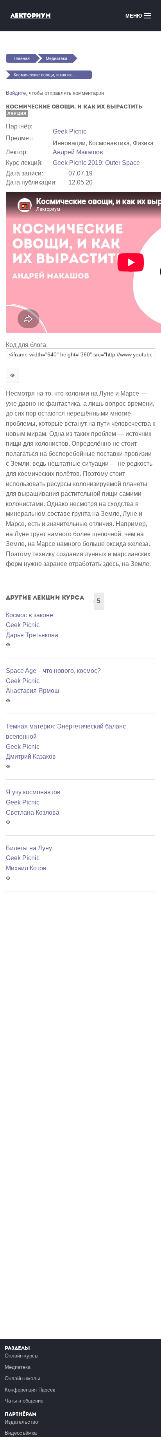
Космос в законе (29, 615)
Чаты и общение (24, 1401)
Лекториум (31, 15)
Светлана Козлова (32, 812)
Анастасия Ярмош (32, 690)
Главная (22, 58)
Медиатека (56, 58)
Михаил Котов (26, 868)
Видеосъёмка (21, 1433)
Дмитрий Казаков (31, 756)
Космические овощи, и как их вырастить (53, 74)
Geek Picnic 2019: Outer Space (96, 162)
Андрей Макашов (78, 152)
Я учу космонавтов (33, 792)
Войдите (16, 93)
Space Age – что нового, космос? (53, 670)
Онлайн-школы (22, 1378)
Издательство (21, 1422)
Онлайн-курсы (21, 1356)
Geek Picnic (69, 131)
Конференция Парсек (30, 1390)
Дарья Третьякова (32, 635)
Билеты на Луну (29, 848)
